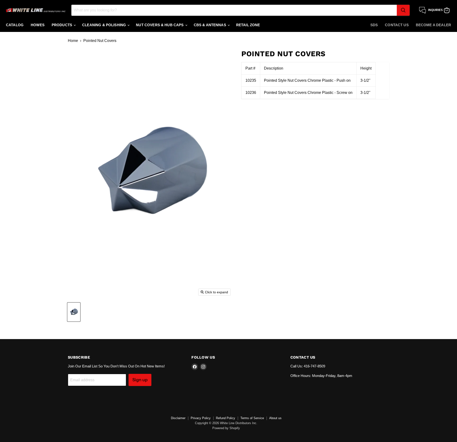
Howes (38, 25)
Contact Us (397, 25)
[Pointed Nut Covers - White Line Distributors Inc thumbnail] (73, 312)
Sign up (140, 379)
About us (275, 418)
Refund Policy (225, 418)
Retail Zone (248, 25)
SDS (374, 25)
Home (73, 41)
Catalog (15, 25)
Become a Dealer (433, 25)
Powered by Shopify (226, 428)
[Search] (403, 10)
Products (62, 25)
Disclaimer (178, 418)
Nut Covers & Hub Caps (160, 25)
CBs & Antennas (210, 25)
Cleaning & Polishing (104, 25)
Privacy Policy (201, 418)
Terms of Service (252, 418)
